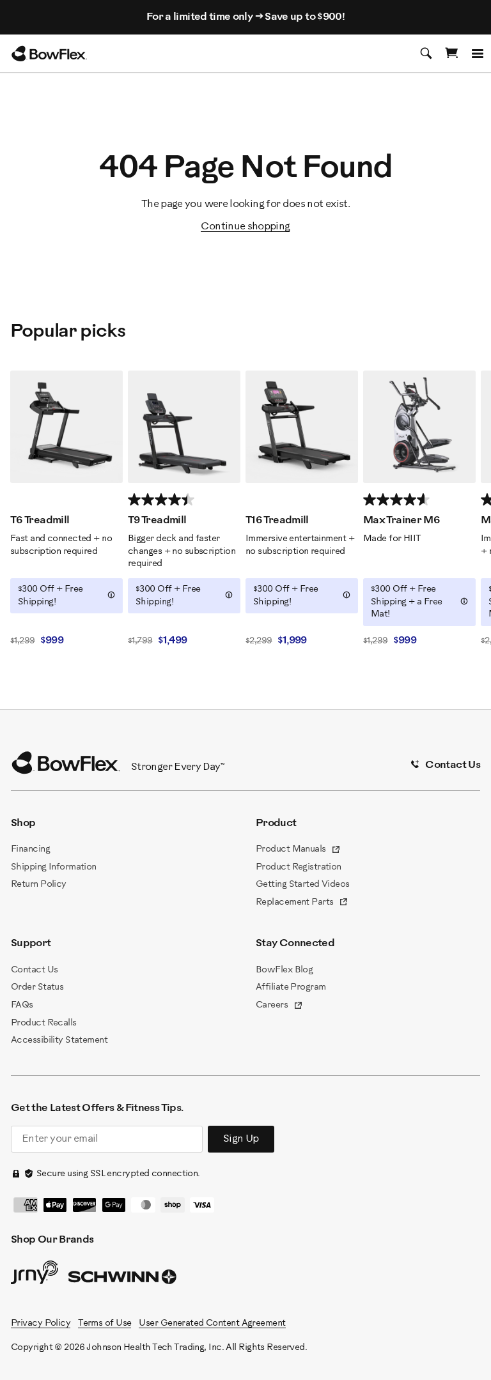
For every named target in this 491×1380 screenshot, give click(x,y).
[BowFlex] (49, 53)
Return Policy (38, 884)
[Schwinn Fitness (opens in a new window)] (123, 1279)
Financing (30, 849)
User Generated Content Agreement (212, 1323)
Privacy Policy (40, 1323)
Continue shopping (245, 226)
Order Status (37, 987)
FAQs (22, 1005)
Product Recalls (44, 1023)
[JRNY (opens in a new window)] (34, 1275)
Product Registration (298, 867)
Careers (279, 1006)
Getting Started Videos (303, 884)
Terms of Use (104, 1323)
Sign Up (241, 1138)
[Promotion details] (111, 595)
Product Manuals (298, 850)
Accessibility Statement (59, 1040)
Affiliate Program (290, 987)
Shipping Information (54, 867)
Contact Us (34, 970)
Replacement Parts (302, 903)
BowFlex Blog (284, 970)
